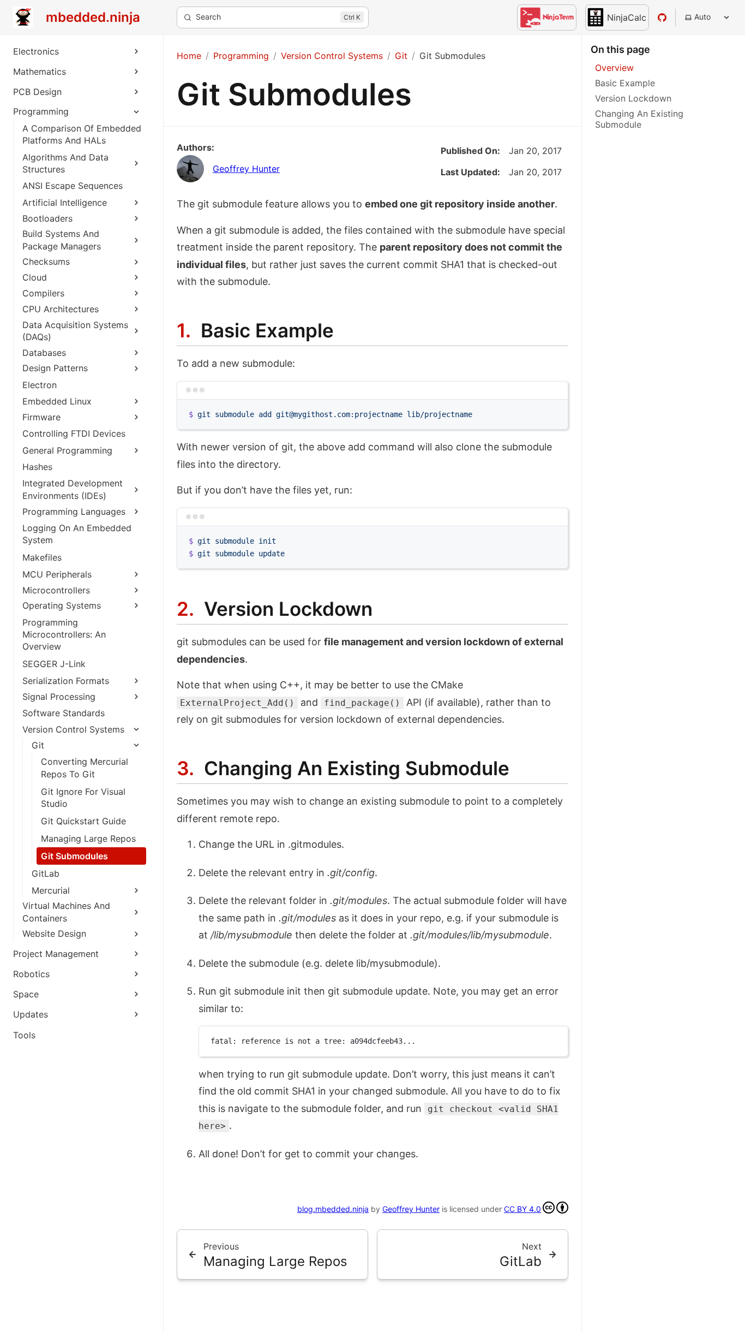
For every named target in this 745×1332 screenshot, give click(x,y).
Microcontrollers (56, 590)
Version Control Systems (73, 729)
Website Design (54, 933)
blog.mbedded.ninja (333, 1209)
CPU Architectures (60, 309)
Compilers (43, 293)
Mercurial (51, 890)
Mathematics (39, 71)
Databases (44, 352)
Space (26, 994)
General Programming (67, 450)
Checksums (46, 261)
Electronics (36, 51)
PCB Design (37, 91)
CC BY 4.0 (522, 1209)
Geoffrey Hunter (246, 168)
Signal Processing (58, 696)
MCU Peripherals (57, 574)
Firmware (41, 417)
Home (189, 55)
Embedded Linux (57, 401)
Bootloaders (47, 218)
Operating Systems (61, 605)
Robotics (31, 973)
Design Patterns (55, 367)
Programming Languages (73, 511)
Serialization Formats (65, 680)
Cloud (34, 277)
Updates (30, 1014)
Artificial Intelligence (64, 202)
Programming (41, 111)
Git (38, 745)
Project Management (56, 953)
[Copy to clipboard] (554, 412)
